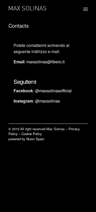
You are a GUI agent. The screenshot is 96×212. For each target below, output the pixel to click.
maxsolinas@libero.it (45, 62)
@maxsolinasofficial (53, 91)
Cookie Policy (32, 133)
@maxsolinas (47, 101)
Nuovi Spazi (35, 138)
